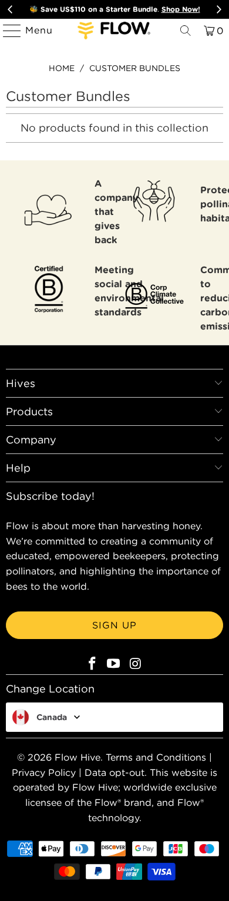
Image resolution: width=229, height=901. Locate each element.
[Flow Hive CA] (115, 30)
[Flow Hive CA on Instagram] (135, 664)
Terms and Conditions (156, 757)
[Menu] (7, 30)
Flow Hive (77, 757)
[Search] (185, 30)
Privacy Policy (44, 772)
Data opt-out (114, 772)
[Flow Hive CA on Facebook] (92, 664)
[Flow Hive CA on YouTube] (114, 664)
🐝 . (114, 9)
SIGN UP (114, 625)
